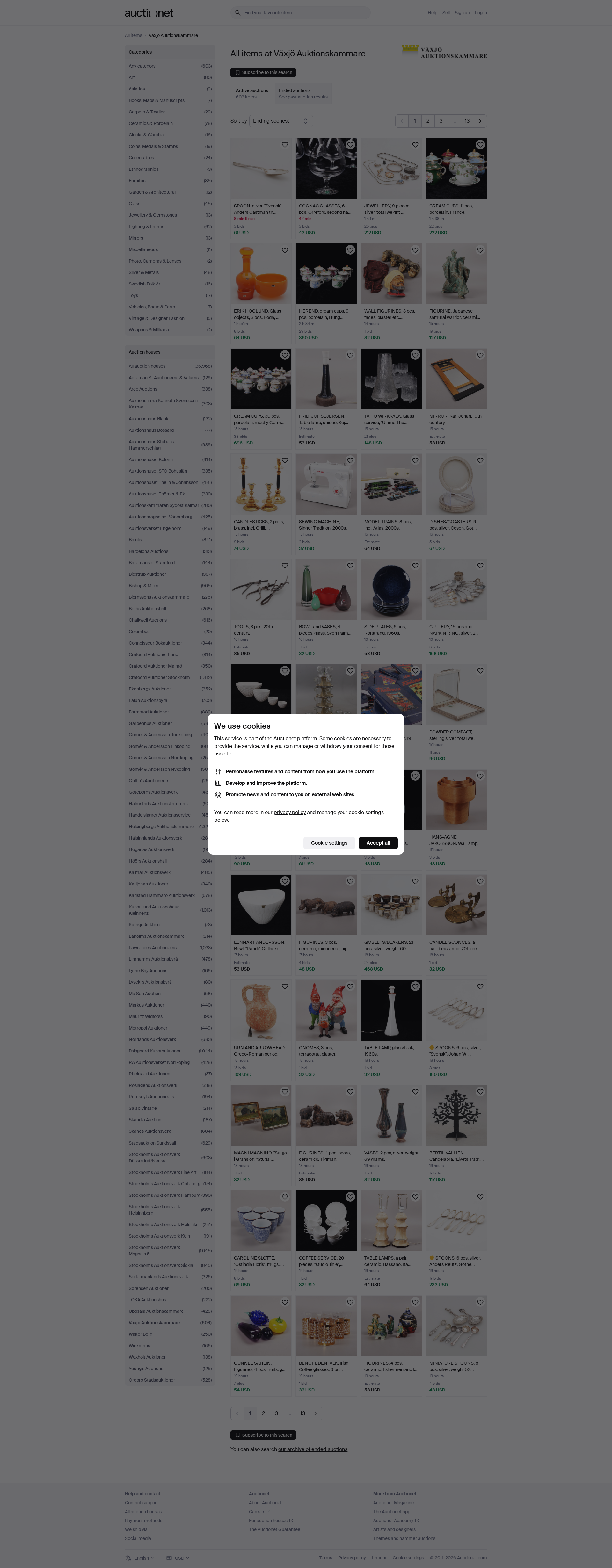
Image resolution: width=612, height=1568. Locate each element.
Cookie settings (329, 843)
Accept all (378, 843)
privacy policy (290, 812)
